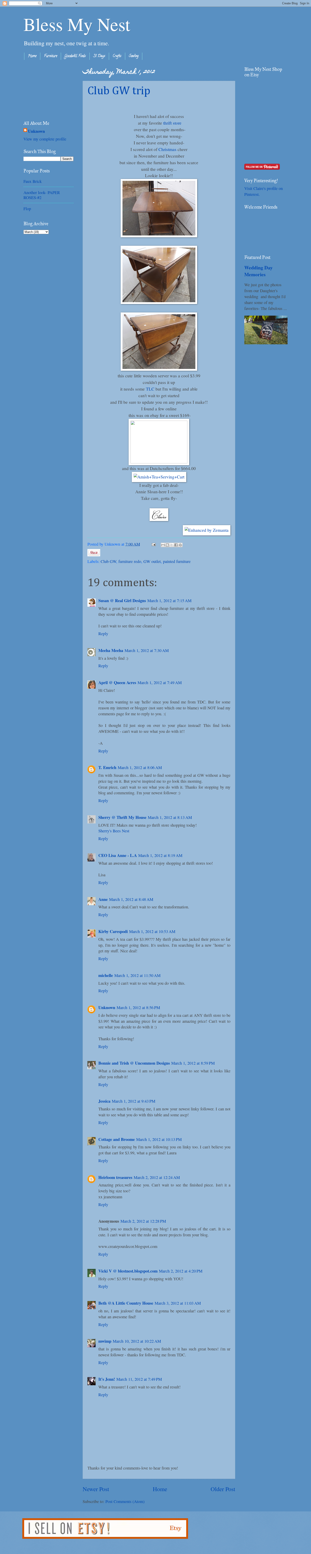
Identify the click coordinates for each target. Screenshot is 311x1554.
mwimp (104, 1341)
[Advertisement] (46, 89)
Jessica (104, 1101)
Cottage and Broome (116, 1139)
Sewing (133, 56)
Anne (103, 899)
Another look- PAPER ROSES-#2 (41, 195)
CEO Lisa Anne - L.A (117, 855)
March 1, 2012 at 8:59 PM (193, 1063)
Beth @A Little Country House (125, 1303)
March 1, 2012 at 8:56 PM (138, 1007)
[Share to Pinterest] (180, 545)
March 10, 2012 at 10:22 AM (137, 1341)
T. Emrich (107, 767)
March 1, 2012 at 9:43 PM (133, 1101)
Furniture (50, 56)
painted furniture (177, 561)
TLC (150, 389)
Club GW (108, 561)
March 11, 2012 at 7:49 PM (139, 1379)
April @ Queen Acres (117, 682)
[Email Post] (153, 544)
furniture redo (129, 561)
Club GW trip (118, 91)
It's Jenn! (106, 1379)
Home (32, 56)
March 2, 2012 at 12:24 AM (157, 1177)
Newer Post (96, 1489)
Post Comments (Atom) (125, 1501)
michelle (105, 975)
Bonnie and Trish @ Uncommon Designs (134, 1063)
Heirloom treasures (115, 1177)
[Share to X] (171, 545)
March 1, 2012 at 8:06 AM (140, 767)
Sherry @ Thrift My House (122, 817)
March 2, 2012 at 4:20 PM (180, 1271)
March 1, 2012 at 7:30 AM (147, 650)
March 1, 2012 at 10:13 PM (159, 1139)
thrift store (172, 123)
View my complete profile (44, 139)
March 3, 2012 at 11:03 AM (178, 1303)
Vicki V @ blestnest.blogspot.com (128, 1271)
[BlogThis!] (167, 545)
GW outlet (152, 561)
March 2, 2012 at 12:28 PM (143, 1221)
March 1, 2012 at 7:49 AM (160, 682)
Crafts (117, 56)
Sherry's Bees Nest (113, 830)
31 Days (99, 56)
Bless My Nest (76, 24)
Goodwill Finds (75, 56)
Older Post (223, 1489)
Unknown (106, 1007)
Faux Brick (32, 181)
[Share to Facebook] (176, 545)
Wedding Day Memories (258, 271)
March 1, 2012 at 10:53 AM (152, 931)
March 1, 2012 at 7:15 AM (169, 600)
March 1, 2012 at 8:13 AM (170, 817)
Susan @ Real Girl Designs (122, 600)
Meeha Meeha (110, 650)
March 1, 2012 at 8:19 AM (160, 855)
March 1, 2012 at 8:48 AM (131, 899)
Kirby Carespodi (113, 931)
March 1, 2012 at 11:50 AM (137, 975)
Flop (27, 208)
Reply (103, 633)
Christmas (167, 149)
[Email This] (163, 545)
